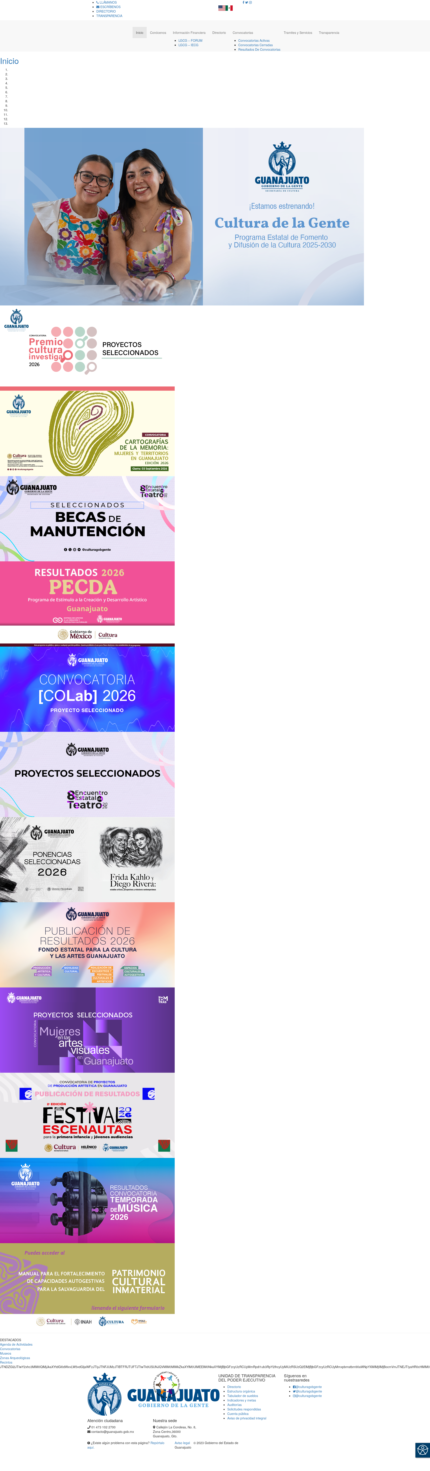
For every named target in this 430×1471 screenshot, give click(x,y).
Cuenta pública (238, 1413)
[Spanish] (229, 6)
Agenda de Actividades (16, 1344)
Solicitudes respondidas (244, 1409)
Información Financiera (189, 32)
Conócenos (158, 32)
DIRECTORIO (106, 11)
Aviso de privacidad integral (246, 1418)
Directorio (219, 32)
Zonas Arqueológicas (15, 1357)
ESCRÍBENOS (109, 6)
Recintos (6, 1362)
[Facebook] (243, 2)
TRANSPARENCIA (109, 15)
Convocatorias (243, 32)
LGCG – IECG (188, 45)
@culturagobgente (309, 1386)
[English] (222, 6)
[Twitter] (246, 2)
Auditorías (234, 1404)
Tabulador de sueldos (242, 1395)
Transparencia (329, 32)
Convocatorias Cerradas (255, 45)
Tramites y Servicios (298, 32)
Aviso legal (183, 1442)
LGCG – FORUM (190, 40)
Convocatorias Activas (254, 40)
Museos (5, 1353)
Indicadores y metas (241, 1400)
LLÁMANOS (108, 2)
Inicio (139, 32)
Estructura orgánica (241, 1391)
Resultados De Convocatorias (259, 49)
